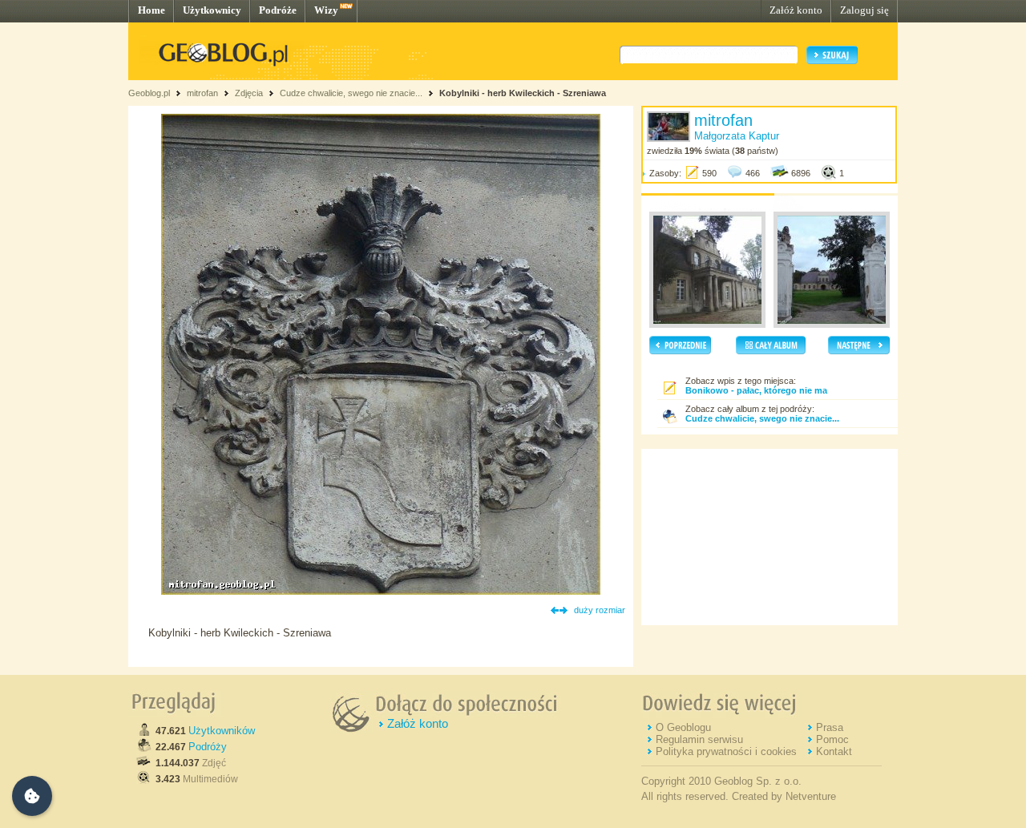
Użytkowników (221, 731)
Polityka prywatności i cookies (726, 751)
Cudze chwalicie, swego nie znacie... (352, 93)
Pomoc (832, 739)
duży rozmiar (599, 610)
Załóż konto (796, 10)
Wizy (326, 10)
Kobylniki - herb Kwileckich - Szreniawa (522, 93)
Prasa (829, 727)
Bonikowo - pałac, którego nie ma (756, 390)
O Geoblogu (683, 727)
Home (151, 10)
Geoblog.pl (149, 93)
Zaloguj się (864, 10)
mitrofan (202, 93)
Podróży (207, 747)
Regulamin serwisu (699, 739)
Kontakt (834, 751)
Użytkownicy (212, 10)
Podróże (278, 10)
